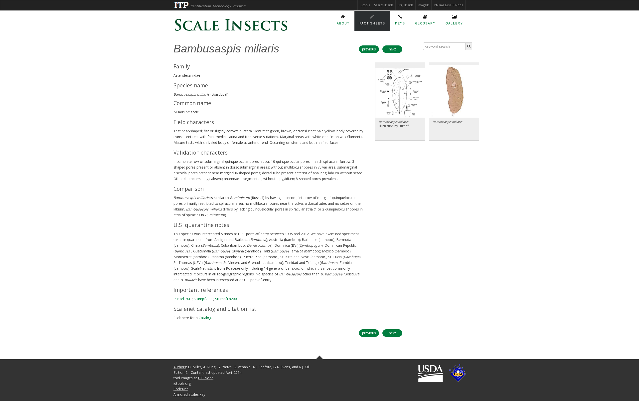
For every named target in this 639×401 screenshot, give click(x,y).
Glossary (425, 23)
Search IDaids (383, 5)
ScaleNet (180, 389)
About (343, 23)
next (392, 49)
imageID (423, 5)
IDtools (365, 5)
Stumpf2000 (203, 298)
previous (369, 49)
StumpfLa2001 (227, 298)
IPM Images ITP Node (448, 5)
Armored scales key (189, 394)
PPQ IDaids (405, 5)
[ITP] (210, 5)
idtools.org (182, 383)
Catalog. (205, 317)
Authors (179, 367)
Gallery (454, 23)
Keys (400, 23)
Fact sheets (372, 23)
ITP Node (205, 378)
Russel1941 (182, 298)
